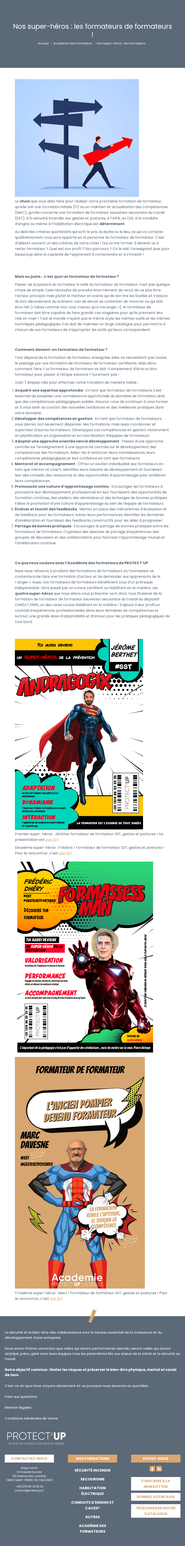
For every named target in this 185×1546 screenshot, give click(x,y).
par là (64, 853)
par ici (51, 839)
